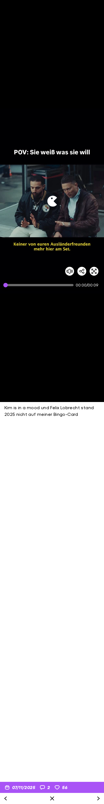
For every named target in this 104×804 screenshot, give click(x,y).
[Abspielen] (52, 201)
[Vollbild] (94, 271)
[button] (52, 201)
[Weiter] (98, 798)
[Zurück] (5, 798)
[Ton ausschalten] (69, 271)
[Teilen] (81, 271)
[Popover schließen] (52, 798)
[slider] (39, 285)
